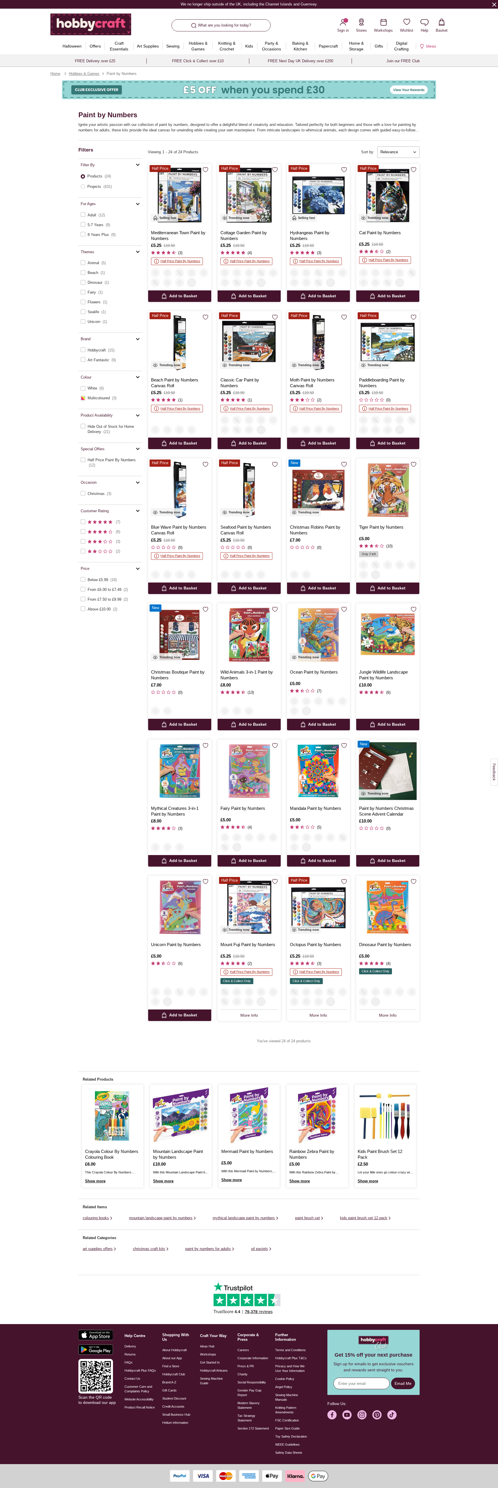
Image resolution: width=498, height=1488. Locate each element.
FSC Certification (287, 1420)
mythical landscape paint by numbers (244, 1218)
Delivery (130, 1346)
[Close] (494, 4)
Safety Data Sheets (288, 1452)
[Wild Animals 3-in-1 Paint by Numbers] (249, 634)
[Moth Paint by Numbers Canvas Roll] (318, 342)
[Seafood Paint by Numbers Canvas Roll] (249, 489)
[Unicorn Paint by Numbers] (179, 907)
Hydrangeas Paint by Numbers (309, 235)
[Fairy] (387, 565)
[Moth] (167, 430)
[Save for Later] (205, 170)
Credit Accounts (173, 1406)
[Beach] (155, 430)
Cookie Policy (284, 1379)
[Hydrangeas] (191, 273)
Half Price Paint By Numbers (180, 261)
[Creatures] (249, 711)
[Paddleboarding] (167, 273)
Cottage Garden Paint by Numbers (243, 235)
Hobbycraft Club (173, 1374)
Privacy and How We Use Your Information (290, 1368)
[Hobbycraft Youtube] (347, 1414)
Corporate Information (252, 1358)
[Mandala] (399, 565)
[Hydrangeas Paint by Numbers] (318, 195)
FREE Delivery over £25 (95, 61)
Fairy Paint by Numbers (242, 808)
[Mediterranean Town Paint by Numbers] (179, 195)
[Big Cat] (363, 565)
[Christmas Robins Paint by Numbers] (318, 489)
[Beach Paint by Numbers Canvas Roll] (179, 342)
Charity (242, 1374)
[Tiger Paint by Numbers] (387, 489)
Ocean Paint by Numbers (314, 672)
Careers (243, 1350)
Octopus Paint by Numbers (315, 944)
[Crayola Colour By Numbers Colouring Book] (112, 1115)
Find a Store (170, 1366)
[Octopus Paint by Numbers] (318, 907)
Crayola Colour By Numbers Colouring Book (111, 1154)
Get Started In (210, 1362)
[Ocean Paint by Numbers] (318, 634)
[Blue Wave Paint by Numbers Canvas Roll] (179, 489)
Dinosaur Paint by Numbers (385, 944)
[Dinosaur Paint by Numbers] (387, 907)
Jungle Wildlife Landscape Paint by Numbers (383, 675)
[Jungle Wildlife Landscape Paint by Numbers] (387, 634)
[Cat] (167, 282)
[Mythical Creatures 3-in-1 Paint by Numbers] (179, 771)
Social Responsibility (251, 1382)
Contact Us (132, 1378)
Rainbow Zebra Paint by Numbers (311, 1154)
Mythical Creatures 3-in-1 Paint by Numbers (175, 811)
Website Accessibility (139, 1399)
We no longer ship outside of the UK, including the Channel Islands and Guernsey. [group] (248, 4)
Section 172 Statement (253, 1428)
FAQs (128, 1362)
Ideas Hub (207, 1346)
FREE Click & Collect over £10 (198, 61)
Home (55, 73)
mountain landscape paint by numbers (161, 1218)
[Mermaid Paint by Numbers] (249, 1115)
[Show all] (191, 282)
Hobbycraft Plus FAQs (140, 1370)
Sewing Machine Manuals (286, 1397)
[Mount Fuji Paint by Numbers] (249, 907)
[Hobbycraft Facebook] (332, 1414)
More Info (249, 1015)
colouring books (96, 1218)
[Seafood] (191, 430)
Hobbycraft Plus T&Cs (291, 1358)
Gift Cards (169, 1390)
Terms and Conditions (290, 1350)
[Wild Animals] (224, 711)
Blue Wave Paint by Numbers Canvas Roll (178, 530)
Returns (130, 1354)
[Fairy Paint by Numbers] (249, 771)
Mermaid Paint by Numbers (247, 1151)
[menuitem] (72, 46)
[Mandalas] (237, 711)
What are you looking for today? (224, 25)
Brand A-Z (169, 1382)
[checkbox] (110, 215)
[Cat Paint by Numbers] (387, 195)
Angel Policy (283, 1387)
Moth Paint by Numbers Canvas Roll (312, 382)
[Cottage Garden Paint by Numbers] (249, 195)
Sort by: (367, 152)
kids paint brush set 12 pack (363, 1218)
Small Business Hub (176, 1414)
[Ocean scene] (412, 565)
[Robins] (294, 574)
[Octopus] (179, 273)
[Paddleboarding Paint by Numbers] (387, 342)
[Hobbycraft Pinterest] (377, 1414)
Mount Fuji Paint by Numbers (247, 944)
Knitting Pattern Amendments (285, 1410)
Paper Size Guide (287, 1428)
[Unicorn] (363, 574)
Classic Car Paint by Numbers (239, 382)
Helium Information (175, 1422)
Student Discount (174, 1398)
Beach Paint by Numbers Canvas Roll (174, 382)
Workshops (208, 1354)
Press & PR (245, 1366)
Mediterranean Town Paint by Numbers (178, 235)
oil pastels (259, 1249)
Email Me (403, 1383)
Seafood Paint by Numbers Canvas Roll (245, 530)
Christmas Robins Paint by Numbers (315, 530)
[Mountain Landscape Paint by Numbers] (180, 1115)
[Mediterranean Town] (155, 273)
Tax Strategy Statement (246, 1418)
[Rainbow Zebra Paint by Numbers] (317, 1115)
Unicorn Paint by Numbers (176, 944)
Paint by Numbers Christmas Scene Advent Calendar (386, 811)
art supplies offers (98, 1249)
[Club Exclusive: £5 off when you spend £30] (249, 89)
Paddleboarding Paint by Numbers (382, 382)
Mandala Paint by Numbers (315, 808)
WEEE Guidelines (287, 1444)
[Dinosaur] (375, 565)
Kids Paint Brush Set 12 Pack (380, 1154)
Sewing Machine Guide (211, 1381)
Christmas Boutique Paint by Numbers (178, 675)
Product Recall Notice (139, 1407)
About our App (172, 1358)
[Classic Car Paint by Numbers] (249, 342)
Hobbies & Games (84, 73)
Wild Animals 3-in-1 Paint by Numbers (246, 675)
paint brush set (307, 1218)
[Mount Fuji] (155, 282)
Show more (95, 1181)
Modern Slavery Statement (248, 1405)
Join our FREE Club (403, 61)
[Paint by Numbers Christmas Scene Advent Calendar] (387, 771)
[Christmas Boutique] (306, 574)
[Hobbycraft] (90, 26)
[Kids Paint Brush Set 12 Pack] (385, 1115)
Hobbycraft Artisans (214, 1370)
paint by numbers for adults (208, 1249)
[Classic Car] (203, 273)
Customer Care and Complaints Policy (138, 1389)
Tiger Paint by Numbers (381, 527)
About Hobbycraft (174, 1350)
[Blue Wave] (179, 430)
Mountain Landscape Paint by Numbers (178, 1154)
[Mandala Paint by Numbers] (318, 771)
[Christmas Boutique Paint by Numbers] (179, 634)
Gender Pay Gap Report (249, 1393)
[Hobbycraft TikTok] (392, 1414)
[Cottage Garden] (179, 282)
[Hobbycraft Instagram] (362, 1414)
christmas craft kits (149, 1249)
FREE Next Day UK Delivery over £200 (300, 61)
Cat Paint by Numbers (380, 232)
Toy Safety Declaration (291, 1436)
